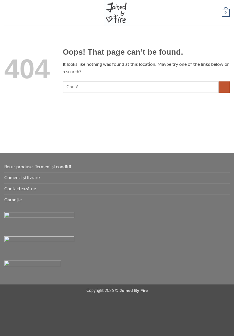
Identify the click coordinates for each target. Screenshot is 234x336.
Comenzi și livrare (22, 177)
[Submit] (224, 87)
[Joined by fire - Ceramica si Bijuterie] (117, 13)
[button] (7, 13)
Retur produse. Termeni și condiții (37, 167)
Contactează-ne (20, 189)
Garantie (13, 200)
